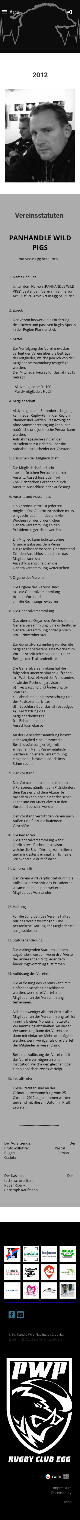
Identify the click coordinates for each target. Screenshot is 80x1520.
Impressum (62, 1487)
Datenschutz (61, 1492)
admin (67, 1502)
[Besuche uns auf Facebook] (12, 1315)
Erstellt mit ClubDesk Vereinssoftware (35, 1339)
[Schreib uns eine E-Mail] (20, 1315)
